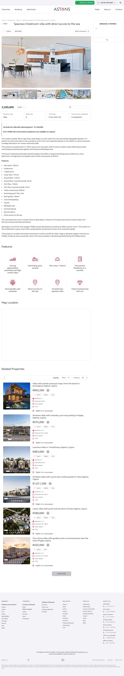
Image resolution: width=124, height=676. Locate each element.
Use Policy (110, 660)
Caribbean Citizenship (48, 602)
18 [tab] (21, 500)
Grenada (44, 612)
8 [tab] (22, 407)
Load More (61, 574)
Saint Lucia (45, 607)
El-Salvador (25, 619)
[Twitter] (28, 660)
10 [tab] (26, 407)
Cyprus (18, 20)
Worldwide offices (88, 613)
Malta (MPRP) (5, 616)
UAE (3, 612)
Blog (84, 620)
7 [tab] (21, 407)
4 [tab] (15, 407)
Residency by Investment (9, 604)
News (84, 623)
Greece (4, 609)
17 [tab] (19, 500)
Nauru (24, 616)
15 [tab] (15, 500)
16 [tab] (17, 500)
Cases (84, 618)
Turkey (3, 614)
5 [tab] (17, 407)
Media (97, 10)
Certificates (86, 604)
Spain (3, 628)
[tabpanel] (16, 396)
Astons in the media (88, 609)
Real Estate (31, 10)
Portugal (4, 621)
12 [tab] (28, 498)
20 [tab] (23, 532)
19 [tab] (21, 532)
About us (107, 10)
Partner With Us (87, 611)
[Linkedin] (11, 660)
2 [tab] (11, 407)
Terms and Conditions (98, 660)
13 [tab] (11, 500)
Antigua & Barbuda (47, 609)
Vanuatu (24, 614)
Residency (18, 10)
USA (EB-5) (5, 619)
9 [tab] (24, 407)
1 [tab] (8, 407)
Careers (85, 616)
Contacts (118, 10)
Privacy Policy (118, 660)
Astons (4, 20)
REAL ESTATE (66, 601)
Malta (64, 616)
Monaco (4, 623)
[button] (70, 107)
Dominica (44, 605)
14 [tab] (13, 500)
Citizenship (6, 10)
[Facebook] (20, 660)
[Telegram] (8, 3)
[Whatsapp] (3, 3)
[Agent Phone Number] (108, 40)
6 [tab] (19, 407)
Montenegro (66, 625)
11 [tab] (26, 498)
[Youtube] (33, 660)
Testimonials (86, 607)
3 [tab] (13, 407)
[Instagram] (15, 660)
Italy (3, 625)
